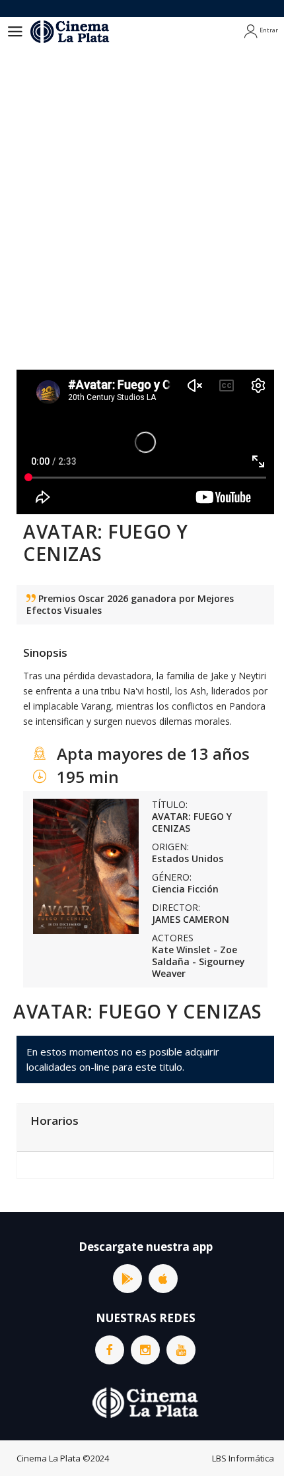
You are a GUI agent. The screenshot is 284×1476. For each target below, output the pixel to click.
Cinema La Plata (49, 1458)
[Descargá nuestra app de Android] (127, 1278)
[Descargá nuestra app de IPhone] (163, 1278)
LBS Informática (243, 1458)
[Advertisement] (142, 195)
